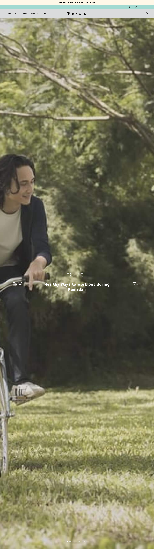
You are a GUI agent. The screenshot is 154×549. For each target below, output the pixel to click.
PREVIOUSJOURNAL (17, 284)
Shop (25, 13)
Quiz (44, 13)
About (17, 13)
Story (33, 13)
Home (9, 13)
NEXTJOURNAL (137, 284)
